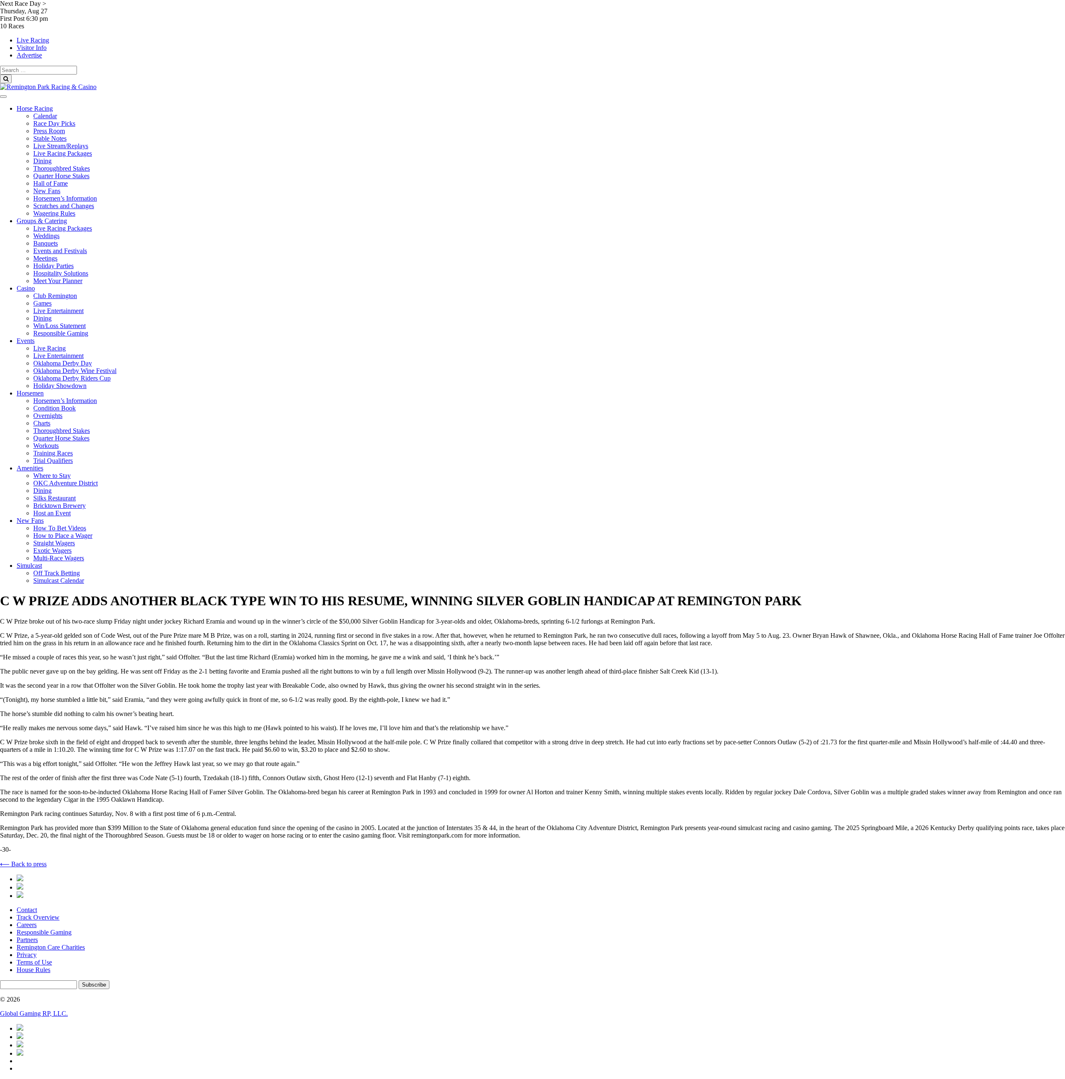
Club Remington (55, 295)
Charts (41, 423)
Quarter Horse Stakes (61, 175)
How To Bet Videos (59, 528)
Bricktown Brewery (59, 505)
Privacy (27, 954)
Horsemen (30, 393)
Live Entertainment (58, 310)
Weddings (46, 235)
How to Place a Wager (62, 535)
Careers (27, 924)
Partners (27, 939)
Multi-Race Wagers (58, 558)
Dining (42, 160)
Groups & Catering (42, 220)
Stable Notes (50, 138)
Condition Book (54, 408)
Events (26, 340)
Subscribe (94, 985)
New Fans (46, 190)
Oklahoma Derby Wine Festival (74, 370)
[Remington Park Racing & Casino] (48, 86)
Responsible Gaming (60, 333)
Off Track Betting (56, 573)
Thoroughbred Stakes (61, 168)
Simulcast (29, 565)
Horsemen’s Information (65, 198)
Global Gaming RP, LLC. (34, 1013)
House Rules (33, 969)
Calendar (45, 115)
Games (42, 303)
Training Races (53, 453)
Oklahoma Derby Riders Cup (72, 378)
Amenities (30, 468)
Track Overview (38, 917)
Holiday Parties (53, 265)
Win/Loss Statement (59, 325)
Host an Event (52, 513)
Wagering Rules (54, 213)
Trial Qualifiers (53, 460)
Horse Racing (35, 108)
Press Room (49, 130)
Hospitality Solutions (60, 273)
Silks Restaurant (54, 498)
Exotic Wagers (52, 550)
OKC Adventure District (65, 483)
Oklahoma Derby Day (62, 363)
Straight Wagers (54, 543)
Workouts (46, 445)
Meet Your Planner (57, 280)
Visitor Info (32, 47)
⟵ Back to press (23, 864)
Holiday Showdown (60, 385)
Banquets (45, 243)
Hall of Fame (50, 183)
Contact (27, 909)
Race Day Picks (54, 123)
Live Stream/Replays (60, 145)
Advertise (29, 55)
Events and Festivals (60, 250)
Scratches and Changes (63, 205)
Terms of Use (34, 962)
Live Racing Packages (62, 153)
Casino (26, 288)
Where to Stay (52, 475)
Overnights (47, 415)
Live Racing (33, 40)
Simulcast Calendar (58, 580)
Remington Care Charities (51, 947)
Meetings (45, 258)
